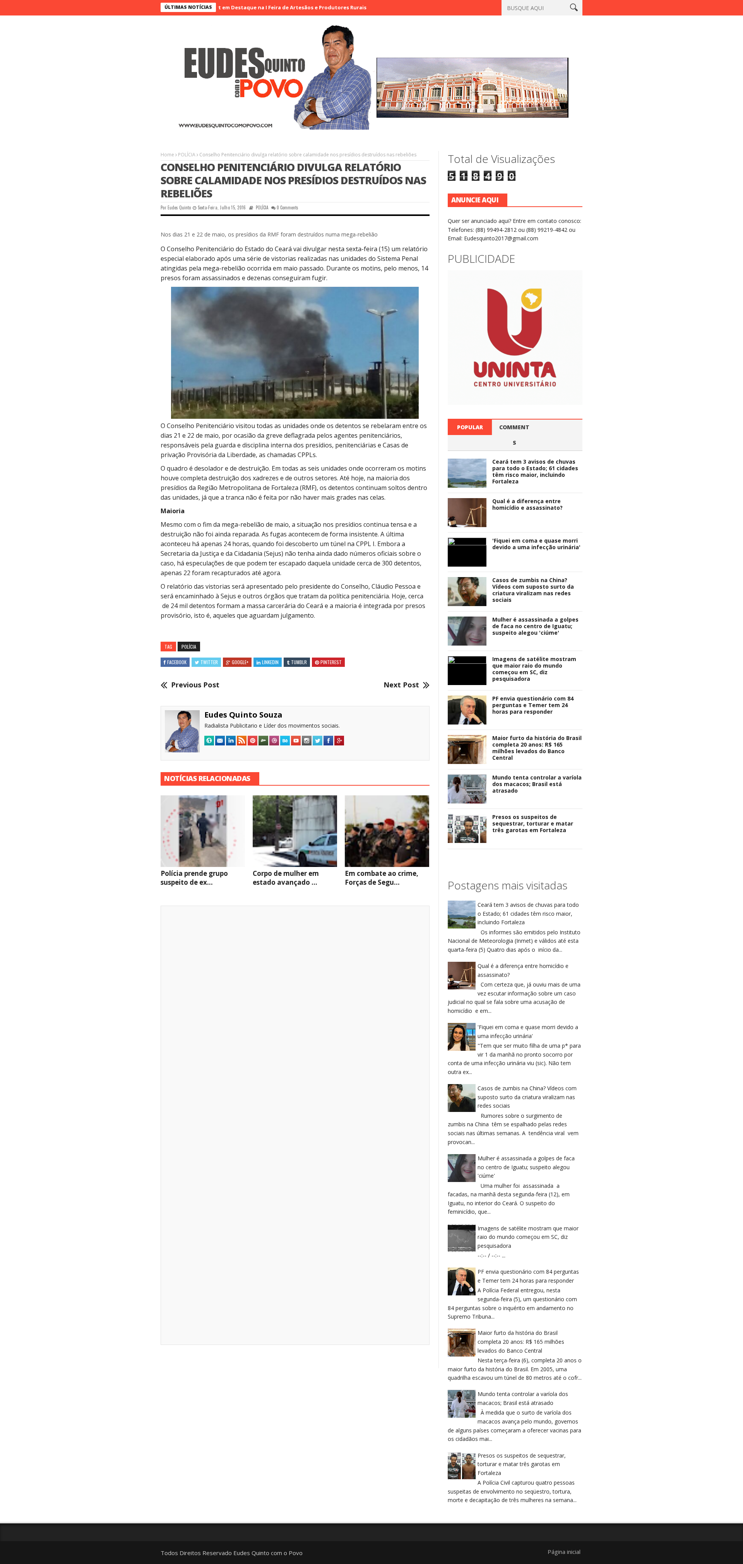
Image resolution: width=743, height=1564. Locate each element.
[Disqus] (295, 1019)
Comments (514, 434)
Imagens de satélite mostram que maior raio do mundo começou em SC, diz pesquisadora (534, 668)
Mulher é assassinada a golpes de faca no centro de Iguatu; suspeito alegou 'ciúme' (535, 626)
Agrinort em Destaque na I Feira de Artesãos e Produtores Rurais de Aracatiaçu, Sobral (254, 7)
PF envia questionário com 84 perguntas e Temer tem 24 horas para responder (533, 705)
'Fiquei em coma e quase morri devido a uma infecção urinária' (536, 544)
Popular (470, 427)
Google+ (240, 662)
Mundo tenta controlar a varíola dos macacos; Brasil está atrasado (537, 784)
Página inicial (564, 1551)
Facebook (177, 662)
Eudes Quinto (179, 207)
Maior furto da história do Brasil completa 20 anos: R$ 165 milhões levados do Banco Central (537, 747)
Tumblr (299, 662)
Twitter (209, 662)
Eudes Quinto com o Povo (268, 1553)
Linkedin (270, 662)
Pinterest (331, 662)
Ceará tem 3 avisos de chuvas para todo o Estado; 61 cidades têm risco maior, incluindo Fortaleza (535, 471)
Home (167, 154)
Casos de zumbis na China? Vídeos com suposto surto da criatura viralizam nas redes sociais (533, 589)
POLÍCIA (186, 154)
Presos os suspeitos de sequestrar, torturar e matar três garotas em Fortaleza (532, 823)
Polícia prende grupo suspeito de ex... (194, 878)
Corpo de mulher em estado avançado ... (286, 878)
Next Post (401, 685)
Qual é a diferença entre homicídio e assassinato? (527, 504)
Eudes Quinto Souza (243, 714)
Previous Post (195, 685)
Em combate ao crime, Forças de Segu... (381, 878)
